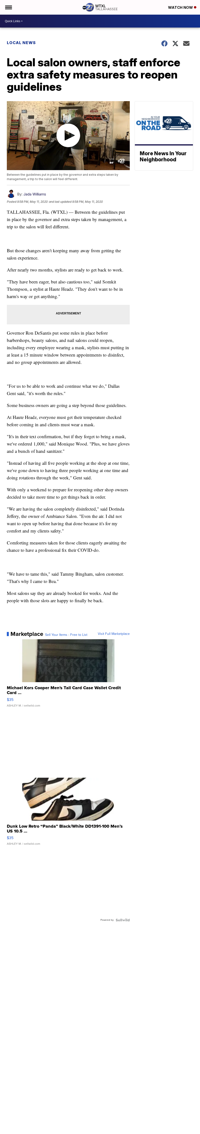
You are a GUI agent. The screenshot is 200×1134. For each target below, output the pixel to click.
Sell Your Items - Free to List (66, 635)
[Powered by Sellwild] (123, 920)
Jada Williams (34, 194)
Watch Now (181, 7)
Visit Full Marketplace (114, 634)
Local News (21, 42)
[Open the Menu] (8, 7)
